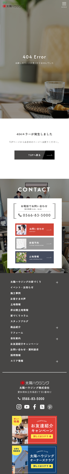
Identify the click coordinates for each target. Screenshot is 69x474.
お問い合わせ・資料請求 (24, 349)
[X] (42, 406)
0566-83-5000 (33, 398)
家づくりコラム (19, 315)
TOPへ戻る (34, 155)
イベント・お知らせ (22, 287)
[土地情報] (34, 257)
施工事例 (15, 293)
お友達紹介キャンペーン (24, 344)
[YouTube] (26, 406)
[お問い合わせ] (34, 229)
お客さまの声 (18, 298)
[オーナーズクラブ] (34, 460)
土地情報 (15, 304)
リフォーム (16, 332)
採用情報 (15, 355)
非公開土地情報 (19, 310)
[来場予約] (34, 243)
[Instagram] (19, 406)
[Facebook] (34, 406)
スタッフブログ (19, 321)
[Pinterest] (49, 406)
